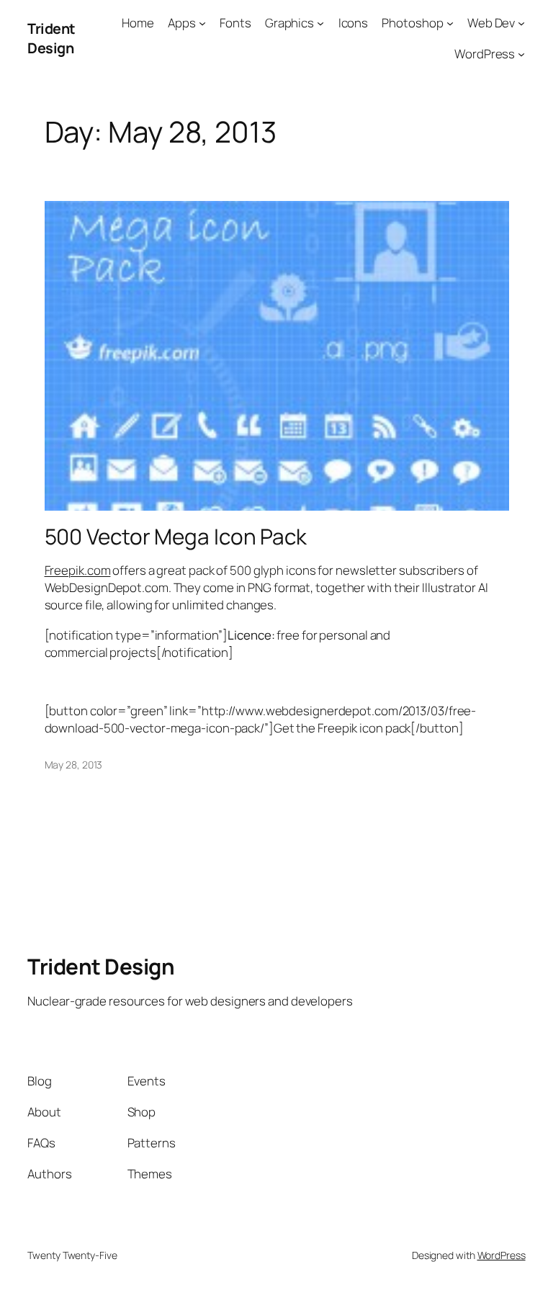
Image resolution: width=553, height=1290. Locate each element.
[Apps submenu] (202, 23)
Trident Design (51, 38)
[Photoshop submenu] (450, 23)
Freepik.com (78, 570)
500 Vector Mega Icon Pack (176, 536)
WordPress (501, 1255)
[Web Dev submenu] (521, 23)
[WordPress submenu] (521, 54)
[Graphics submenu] (320, 23)
